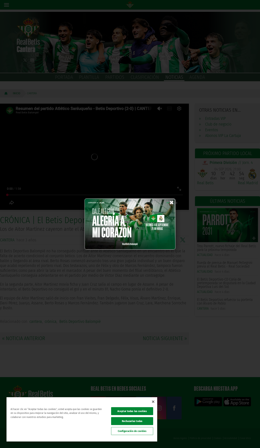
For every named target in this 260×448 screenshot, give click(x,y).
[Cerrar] (153, 401)
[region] (81, 419)
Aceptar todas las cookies (132, 411)
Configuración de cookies (132, 431)
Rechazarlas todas (132, 421)
